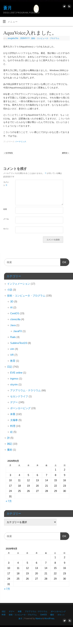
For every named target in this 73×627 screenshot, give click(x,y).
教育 (12, 360)
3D (11, 301)
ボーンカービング (20, 408)
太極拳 (14, 420)
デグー (14, 402)
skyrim (14, 384)
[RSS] (68, 6)
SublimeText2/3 (18, 343)
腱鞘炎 (65, 153)
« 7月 (9, 501)
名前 (5, 209)
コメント (6, 183)
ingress (14, 378)
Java (13, 325)
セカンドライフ (19, 396)
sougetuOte (13, 38)
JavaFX (17, 331)
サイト (6, 228)
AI (11, 307)
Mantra (38, 618)
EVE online (16, 372)
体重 (12, 414)
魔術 (9, 449)
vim (12, 348)
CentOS (14, 313)
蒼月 (7, 7)
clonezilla (15, 319)
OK (63, 263)
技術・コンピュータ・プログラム (45, 38)
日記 (9, 366)
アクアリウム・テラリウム (25, 390)
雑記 (9, 443)
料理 (12, 425)
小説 (9, 289)
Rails (13, 337)
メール (6, 219)
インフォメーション (18, 283)
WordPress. (49, 618)
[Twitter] (63, 6)
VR (12, 354)
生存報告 (8, 153)
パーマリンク (20, 141)
